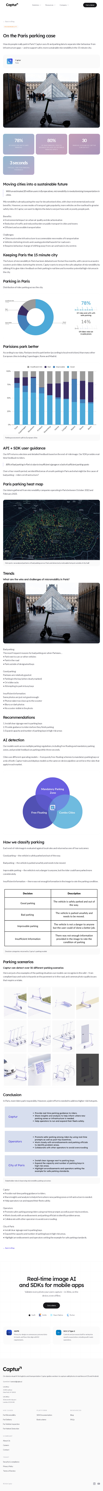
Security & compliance (11, 1462)
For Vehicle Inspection (11, 1424)
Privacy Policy (8, 1466)
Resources (49, 5)
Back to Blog (8, 21)
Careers (6, 1445)
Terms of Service (9, 1471)
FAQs (72, 1419)
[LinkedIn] (94, 1484)
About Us (6, 1441)
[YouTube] (98, 1483)
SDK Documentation (44, 1415)
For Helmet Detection (11, 1428)
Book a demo (41, 1419)
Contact (6, 1450)
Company (63, 5)
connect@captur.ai (16, 1381)
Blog (72, 1415)
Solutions (35, 5)
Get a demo (90, 5)
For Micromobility (9, 1415)
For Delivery (7, 1419)
